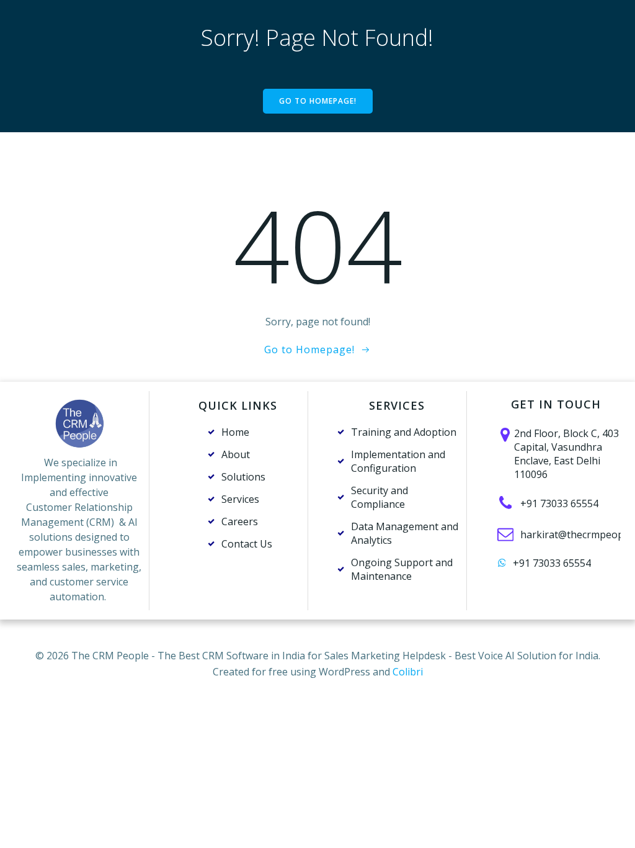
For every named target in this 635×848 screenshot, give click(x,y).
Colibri (408, 672)
